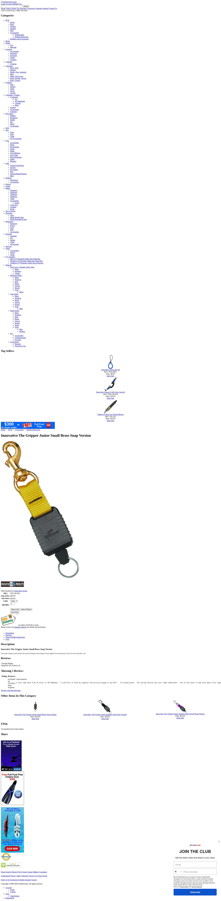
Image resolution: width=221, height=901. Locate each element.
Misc (12, 74)
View (7, 894)
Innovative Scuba (21, 591)
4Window (13, 197)
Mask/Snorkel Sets (17, 217)
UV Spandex (10, 257)
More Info (110, 376)
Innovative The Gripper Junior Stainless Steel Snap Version (105, 715)
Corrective (14, 205)
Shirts (12, 89)
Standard (13, 236)
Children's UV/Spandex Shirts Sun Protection (26, 263)
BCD (7, 20)
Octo (12, 228)
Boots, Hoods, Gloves (18, 78)
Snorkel (13, 29)
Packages (13, 56)
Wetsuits (9, 265)
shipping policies (20, 627)
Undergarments (20, 338)
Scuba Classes (27, 872)
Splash (12, 240)
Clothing (9, 83)
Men (21, 309)
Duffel (12, 120)
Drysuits (18, 340)
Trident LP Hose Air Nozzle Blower (110, 414)
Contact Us (53, 8)
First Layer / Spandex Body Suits (22, 267)
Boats (8, 41)
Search (8, 872)
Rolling (13, 116)
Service (31, 876)
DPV (7, 128)
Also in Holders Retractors (15, 637)
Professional (14, 147)
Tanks (8, 249)
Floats (12, 149)
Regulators (9, 222)
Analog (13, 107)
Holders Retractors (21, 37)
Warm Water (14, 311)
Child (12, 136)
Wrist (17, 105)
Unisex (17, 273)
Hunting (9, 178)
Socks (17, 325)
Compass (13, 112)
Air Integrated (20, 101)
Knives (8, 184)
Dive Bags (9, 114)
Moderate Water (16, 275)
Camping (9, 62)
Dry (11, 122)
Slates (12, 151)
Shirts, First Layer (16, 76)
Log (11, 45)
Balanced (13, 224)
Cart (20, 4)
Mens (17, 269)
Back (12, 24)
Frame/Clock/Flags (17, 166)
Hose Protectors (16, 157)
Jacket (12, 22)
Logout (12, 892)
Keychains (14, 170)
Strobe (12, 58)
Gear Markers (15, 153)
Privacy (13, 876)
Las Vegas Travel (41, 876)
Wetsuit (13, 70)
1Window (13, 190)
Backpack (13, 118)
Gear (7, 141)
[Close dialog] (219, 841)
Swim (12, 91)
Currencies (31, 8)
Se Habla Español (24, 880)
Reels (12, 145)
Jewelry (13, 168)
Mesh (12, 124)
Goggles (13, 207)
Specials (9, 246)
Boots (17, 284)
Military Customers (40, 872)
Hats (11, 85)
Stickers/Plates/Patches (18, 174)
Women (13, 27)
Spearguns (14, 180)
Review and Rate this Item (10, 690)
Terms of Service (197, 887)
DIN (11, 230)
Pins (11, 172)
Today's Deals (11, 8)
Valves (12, 253)
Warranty (25, 876)
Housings (13, 54)
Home (3, 8)
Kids (16, 282)
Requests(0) (10, 898)
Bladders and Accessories (19, 39)
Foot (11, 134)
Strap (12, 132)
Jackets (12, 87)
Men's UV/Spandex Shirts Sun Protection (25, 259)
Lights (8, 186)
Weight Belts (19, 35)
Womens (18, 271)
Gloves (17, 286)
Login (3, 4)
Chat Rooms (14, 896)
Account (9, 4)
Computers (14, 97)
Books (8, 43)
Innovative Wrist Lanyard (110, 370)
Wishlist (15, 4)
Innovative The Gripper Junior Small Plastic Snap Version (35, 715)
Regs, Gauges (15, 80)
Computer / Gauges (13, 95)
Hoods (17, 288)
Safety (12, 159)
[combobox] (178, 872)
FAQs (19, 872)
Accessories (14, 33)
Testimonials (5, 876)
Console (18, 103)
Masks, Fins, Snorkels (18, 72)
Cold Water (14, 294)
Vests (17, 290)
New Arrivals (10, 211)
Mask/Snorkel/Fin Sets (18, 219)
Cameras (9, 49)
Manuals (13, 47)
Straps (17, 203)
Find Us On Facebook (9, 880)
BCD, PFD (14, 68)
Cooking (13, 64)
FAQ (7, 639)
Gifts (7, 163)
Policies (14, 872)
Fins (7, 130)
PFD (12, 31)
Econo (12, 226)
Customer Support (41, 8)
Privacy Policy (184, 887)
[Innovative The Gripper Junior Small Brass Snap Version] (41, 578)
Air (16, 99)
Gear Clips (14, 155)
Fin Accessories (16, 139)
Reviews (9, 635)
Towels (12, 93)
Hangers (13, 161)
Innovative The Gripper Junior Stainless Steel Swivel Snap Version (180, 714)
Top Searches (21, 8)
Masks (8, 188)
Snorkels (9, 234)
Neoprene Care (20, 346)
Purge (12, 209)
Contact (34, 880)
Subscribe (195, 892)
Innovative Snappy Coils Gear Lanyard (110, 392)
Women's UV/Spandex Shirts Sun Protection (26, 261)
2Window (13, 192)
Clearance (9, 66)
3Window (13, 195)
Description (10, 633)
